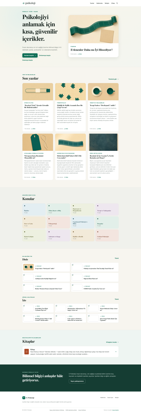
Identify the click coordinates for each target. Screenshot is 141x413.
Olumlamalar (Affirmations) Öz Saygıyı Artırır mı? (76, 309)
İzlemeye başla (27, 60)
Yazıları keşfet (29, 55)
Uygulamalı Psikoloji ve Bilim (33, 153)
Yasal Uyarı (110, 397)
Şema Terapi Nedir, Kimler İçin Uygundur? (108, 319)
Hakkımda (99, 3)
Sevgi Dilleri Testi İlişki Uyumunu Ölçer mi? (41, 309)
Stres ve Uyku (28, 102)
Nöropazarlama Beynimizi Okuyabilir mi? (33, 156)
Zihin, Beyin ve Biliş (96, 153)
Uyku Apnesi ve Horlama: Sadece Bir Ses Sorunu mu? (74, 319)
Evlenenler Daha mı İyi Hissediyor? (92, 50)
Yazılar (92, 3)
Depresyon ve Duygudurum (65, 153)
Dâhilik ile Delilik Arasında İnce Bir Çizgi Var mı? (70, 106)
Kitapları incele (111, 342)
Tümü (117, 258)
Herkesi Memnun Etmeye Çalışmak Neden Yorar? (48, 289)
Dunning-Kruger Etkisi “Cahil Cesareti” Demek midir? (43, 319)
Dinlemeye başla (44, 55)
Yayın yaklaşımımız (77, 381)
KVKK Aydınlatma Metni (71, 410)
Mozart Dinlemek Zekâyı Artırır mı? (109, 309)
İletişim (107, 3)
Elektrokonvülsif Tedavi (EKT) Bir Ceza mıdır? (69, 156)
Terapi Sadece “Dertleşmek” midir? (103, 105)
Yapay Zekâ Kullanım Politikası (57, 410)
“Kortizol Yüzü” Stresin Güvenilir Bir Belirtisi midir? (36, 106)
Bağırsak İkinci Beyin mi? (91, 279)
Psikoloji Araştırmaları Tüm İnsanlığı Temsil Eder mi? (99, 268)
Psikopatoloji (61, 102)
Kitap (113, 3)
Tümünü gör (112, 79)
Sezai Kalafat (115, 410)
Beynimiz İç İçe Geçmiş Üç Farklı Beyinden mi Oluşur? (102, 156)
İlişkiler (73, 46)
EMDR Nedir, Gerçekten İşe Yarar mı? (94, 289)
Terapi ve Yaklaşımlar (97, 102)
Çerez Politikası (82, 410)
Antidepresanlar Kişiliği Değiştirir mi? (45, 279)
